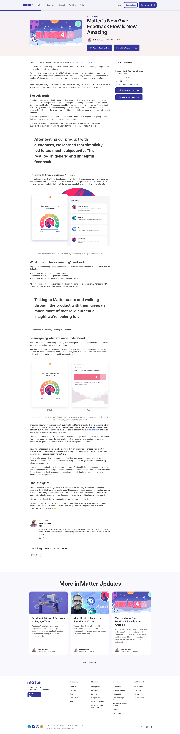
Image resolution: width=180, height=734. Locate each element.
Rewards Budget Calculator (118, 699)
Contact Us (74, 698)
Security (49, 725)
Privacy (76, 725)
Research (115, 709)
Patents (69, 725)
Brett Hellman (43, 649)
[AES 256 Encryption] (41, 726)
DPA (55, 725)
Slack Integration (97, 701)
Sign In (72, 701)
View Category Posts (90, 662)
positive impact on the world (83, 62)
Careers (73, 690)
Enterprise (137, 690)
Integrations (95, 698)
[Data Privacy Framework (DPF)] (37, 726)
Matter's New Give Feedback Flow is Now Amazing (128, 621)
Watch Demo (138, 686)
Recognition (95, 686)
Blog (71, 694)
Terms (82, 725)
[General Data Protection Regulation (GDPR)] (33, 726)
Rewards (94, 690)
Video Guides (117, 694)
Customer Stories (118, 690)
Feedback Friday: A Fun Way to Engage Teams (48, 619)
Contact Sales (32, 695)
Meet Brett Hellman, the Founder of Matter (87, 619)
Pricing (136, 694)
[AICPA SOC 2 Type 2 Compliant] (29, 726)
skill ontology (93, 430)
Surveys (94, 694)
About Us (73, 686)
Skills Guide (116, 713)
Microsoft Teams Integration (97, 706)
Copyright (62, 725)
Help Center (116, 686)
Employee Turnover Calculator (119, 705)
